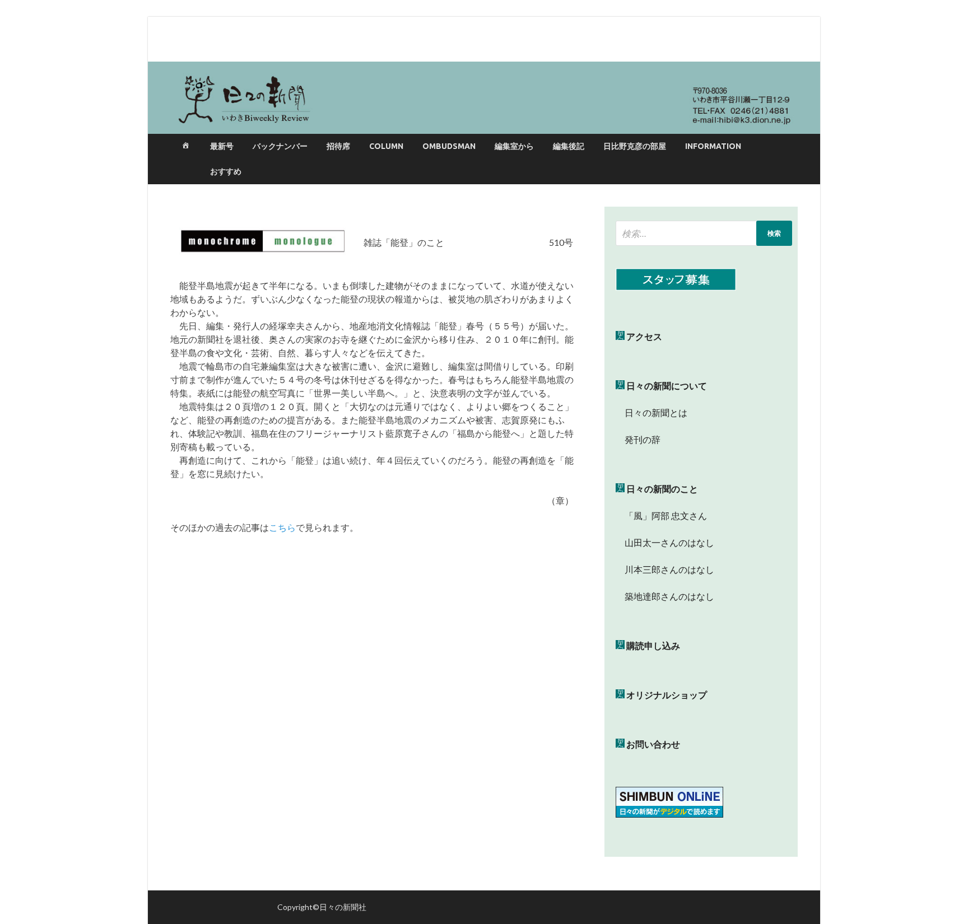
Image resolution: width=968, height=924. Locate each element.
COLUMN (386, 146)
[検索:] (704, 233)
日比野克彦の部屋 (634, 146)
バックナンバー (280, 146)
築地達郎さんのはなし (665, 596)
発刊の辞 (642, 439)
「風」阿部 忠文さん (661, 515)
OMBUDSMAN (449, 146)
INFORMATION (713, 146)
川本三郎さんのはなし (665, 569)
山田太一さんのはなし (665, 542)
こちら (282, 527)
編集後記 (568, 146)
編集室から (514, 146)
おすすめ (225, 171)
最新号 (222, 146)
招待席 (338, 146)
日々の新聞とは (651, 412)
